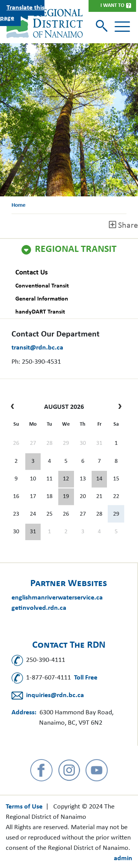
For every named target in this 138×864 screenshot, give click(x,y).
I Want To (112, 5)
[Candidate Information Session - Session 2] (66, 479)
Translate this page (22, 13)
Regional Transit (76, 250)
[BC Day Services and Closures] (33, 461)
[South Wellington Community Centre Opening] (66, 496)
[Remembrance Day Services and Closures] (99, 479)
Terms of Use (24, 806)
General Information (41, 299)
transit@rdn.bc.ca (37, 347)
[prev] (14, 407)
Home (19, 205)
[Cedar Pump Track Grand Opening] (33, 532)
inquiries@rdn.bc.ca (55, 695)
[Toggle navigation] (122, 26)
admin (123, 858)
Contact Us (31, 272)
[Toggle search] (102, 26)
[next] (118, 407)
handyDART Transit (40, 312)
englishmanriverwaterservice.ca (57, 597)
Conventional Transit (42, 286)
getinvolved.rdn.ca (39, 608)
